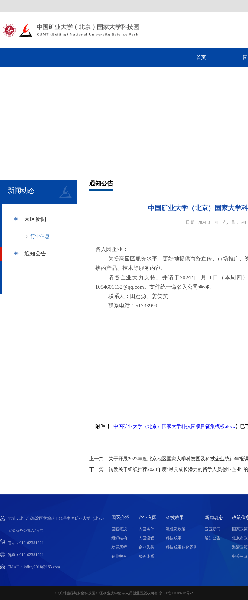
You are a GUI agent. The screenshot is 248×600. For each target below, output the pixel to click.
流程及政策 (175, 529)
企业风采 (146, 547)
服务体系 (146, 556)
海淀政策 (240, 547)
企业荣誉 (119, 556)
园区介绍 (120, 517)
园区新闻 (35, 219)
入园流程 (146, 538)
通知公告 (35, 253)
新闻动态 (214, 517)
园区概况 (119, 529)
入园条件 (146, 529)
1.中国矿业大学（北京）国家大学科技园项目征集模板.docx (172, 426)
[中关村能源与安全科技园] (69, 35)
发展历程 (119, 547)
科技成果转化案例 (181, 547)
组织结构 (119, 538)
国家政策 (240, 529)
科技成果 (175, 517)
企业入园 (148, 517)
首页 (201, 57)
